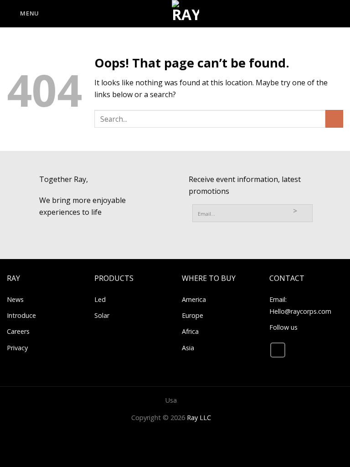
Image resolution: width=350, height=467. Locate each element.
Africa (190, 331)
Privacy (17, 347)
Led (100, 299)
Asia (188, 347)
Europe (192, 315)
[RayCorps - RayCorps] (185, 13)
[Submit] (334, 119)
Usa (171, 400)
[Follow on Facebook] (277, 350)
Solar (101, 315)
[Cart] (338, 13)
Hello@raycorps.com (300, 311)
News (15, 299)
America (194, 299)
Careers (18, 331)
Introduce (21, 315)
